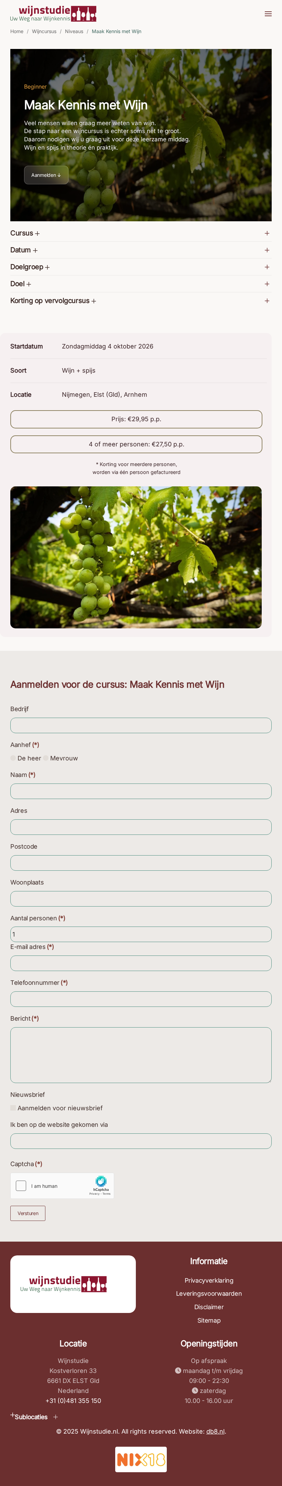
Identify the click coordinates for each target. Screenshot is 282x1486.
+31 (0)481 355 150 (73, 1400)
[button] (268, 14)
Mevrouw (63, 758)
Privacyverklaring (209, 1280)
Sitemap (208, 1320)
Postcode (23, 846)
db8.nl (215, 1431)
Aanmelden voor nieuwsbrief (59, 1108)
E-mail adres (32, 946)
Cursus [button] (22, 233)
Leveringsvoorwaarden (209, 1293)
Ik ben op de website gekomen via (59, 1124)
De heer (28, 758)
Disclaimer (209, 1307)
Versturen (28, 1213)
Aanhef (25, 744)
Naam (22, 774)
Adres (18, 810)
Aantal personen (38, 918)
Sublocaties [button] (31, 1417)
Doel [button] (18, 284)
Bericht (24, 1018)
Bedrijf (19, 708)
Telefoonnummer (39, 982)
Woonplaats (27, 882)
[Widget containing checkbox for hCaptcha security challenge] (62, 1186)
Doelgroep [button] (27, 267)
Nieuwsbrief (27, 1094)
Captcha (26, 1163)
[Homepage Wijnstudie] (64, 1283)
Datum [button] (21, 250)
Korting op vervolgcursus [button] (50, 300)
